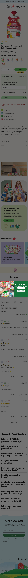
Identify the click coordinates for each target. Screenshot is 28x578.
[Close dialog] (27, 282)
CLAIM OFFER (21, 290)
